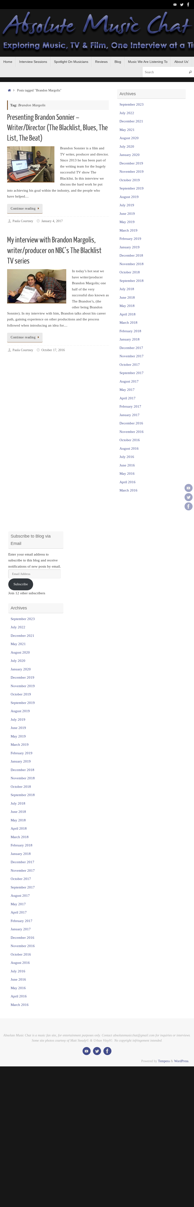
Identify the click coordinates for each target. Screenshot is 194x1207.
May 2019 (127, 222)
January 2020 (129, 155)
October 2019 (129, 180)
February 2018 (130, 331)
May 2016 (127, 473)
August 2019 (129, 197)
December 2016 (131, 423)
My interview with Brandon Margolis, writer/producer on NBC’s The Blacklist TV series (54, 250)
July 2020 (126, 146)
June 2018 (127, 297)
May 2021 (127, 130)
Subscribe (20, 584)
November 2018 (131, 264)
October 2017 (129, 364)
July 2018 (126, 289)
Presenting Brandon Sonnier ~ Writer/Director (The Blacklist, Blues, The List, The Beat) (57, 127)
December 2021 (131, 121)
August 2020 (129, 138)
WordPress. (181, 1061)
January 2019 (129, 247)
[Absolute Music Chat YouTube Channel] (175, 4)
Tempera (164, 1061)
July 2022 (126, 113)
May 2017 (127, 390)
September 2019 (131, 188)
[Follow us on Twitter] (181, 4)
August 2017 (129, 381)
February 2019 (130, 239)
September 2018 (131, 281)
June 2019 (127, 214)
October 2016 (129, 440)
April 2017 (127, 398)
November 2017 (131, 356)
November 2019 (131, 171)
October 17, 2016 (53, 350)
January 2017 (129, 415)
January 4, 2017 (52, 221)
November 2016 (131, 432)
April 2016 (127, 482)
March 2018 (128, 322)
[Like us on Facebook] (188, 4)
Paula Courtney (23, 221)
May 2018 (127, 306)
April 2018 (127, 314)
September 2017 (131, 373)
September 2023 (131, 104)
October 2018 (129, 272)
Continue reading (23, 208)
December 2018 (131, 255)
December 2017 (131, 348)
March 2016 (128, 490)
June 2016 (127, 465)
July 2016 (126, 457)
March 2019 (128, 230)
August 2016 (129, 448)
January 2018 (129, 339)
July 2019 (126, 205)
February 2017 (130, 406)
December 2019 (131, 163)
